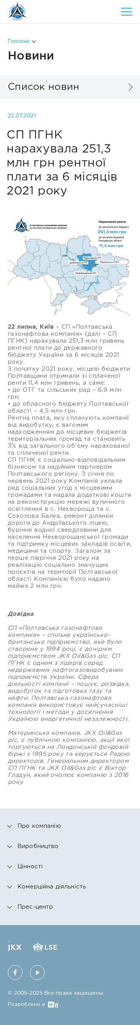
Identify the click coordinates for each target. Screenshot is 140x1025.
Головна (19, 41)
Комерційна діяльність (52, 886)
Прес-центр (35, 906)
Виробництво (38, 846)
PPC (17, 11)
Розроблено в (26, 1004)
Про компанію (39, 826)
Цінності (30, 866)
